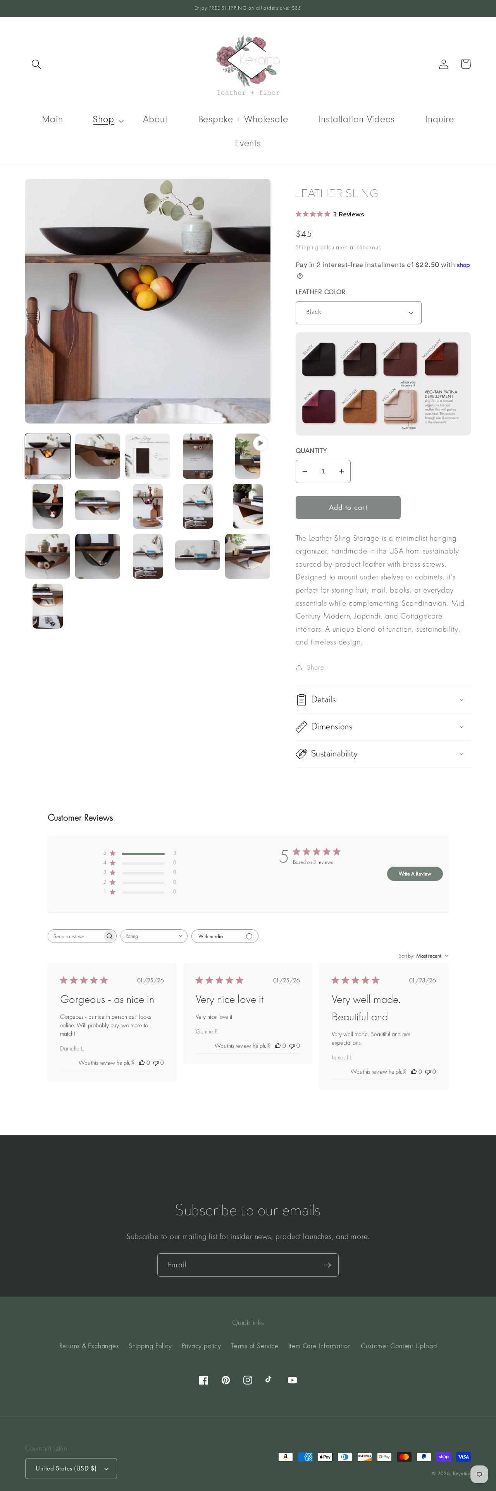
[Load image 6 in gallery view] (97, 506)
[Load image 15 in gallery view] (47, 606)
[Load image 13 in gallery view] (197, 556)
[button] (36, 64)
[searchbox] (75, 936)
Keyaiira (462, 1473)
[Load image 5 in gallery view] (47, 506)
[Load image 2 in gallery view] (97, 456)
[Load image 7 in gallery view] (147, 506)
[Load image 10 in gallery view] (47, 556)
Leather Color (321, 293)
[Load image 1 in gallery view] (47, 456)
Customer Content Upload (399, 1345)
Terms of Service (254, 1345)
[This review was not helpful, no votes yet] (155, 1063)
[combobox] (154, 936)
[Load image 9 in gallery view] (247, 506)
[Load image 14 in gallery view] (247, 556)
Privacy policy (201, 1345)
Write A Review (415, 873)
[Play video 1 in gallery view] (247, 456)
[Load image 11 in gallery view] (97, 556)
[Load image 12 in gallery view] (147, 556)
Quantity (311, 451)
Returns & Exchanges (89, 1345)
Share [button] (315, 667)
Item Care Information (319, 1345)
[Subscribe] (327, 1265)
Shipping (307, 247)
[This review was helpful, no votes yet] (142, 1063)
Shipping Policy (150, 1345)
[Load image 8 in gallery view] (197, 506)
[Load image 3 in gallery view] (147, 456)
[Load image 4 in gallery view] (197, 456)
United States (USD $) (66, 1468)
